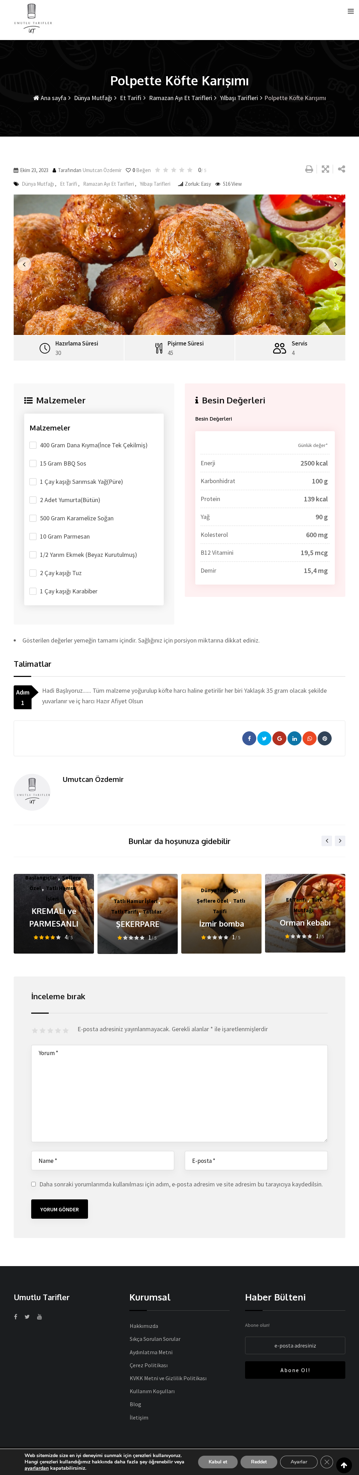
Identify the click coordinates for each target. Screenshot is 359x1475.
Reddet (259, 1461)
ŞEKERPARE (138, 924)
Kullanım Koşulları (152, 1391)
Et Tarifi (129, 98)
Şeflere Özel (212, 900)
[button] (22, 264)
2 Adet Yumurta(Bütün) (70, 500)
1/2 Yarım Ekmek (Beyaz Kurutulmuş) (88, 555)
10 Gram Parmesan (65, 536)
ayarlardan (37, 1468)
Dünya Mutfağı (92, 98)
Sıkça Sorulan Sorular (155, 1338)
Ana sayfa (52, 98)
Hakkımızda (144, 1325)
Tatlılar (152, 911)
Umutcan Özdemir (102, 170)
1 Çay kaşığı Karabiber (68, 591)
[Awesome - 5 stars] (66, 1031)
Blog (135, 1404)
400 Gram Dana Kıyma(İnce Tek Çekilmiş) (94, 445)
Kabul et (218, 1461)
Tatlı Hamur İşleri (135, 900)
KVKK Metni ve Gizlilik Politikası (168, 1378)
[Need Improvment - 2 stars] (43, 1031)
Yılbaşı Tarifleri (238, 98)
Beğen (142, 170)
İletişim (139, 1417)
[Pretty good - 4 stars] (59, 1031)
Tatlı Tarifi (124, 911)
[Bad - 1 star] (36, 1031)
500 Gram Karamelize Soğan (77, 518)
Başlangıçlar (41, 877)
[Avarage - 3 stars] (51, 1031)
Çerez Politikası (149, 1365)
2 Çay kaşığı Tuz (61, 573)
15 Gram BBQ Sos (63, 463)
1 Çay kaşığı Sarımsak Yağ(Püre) (81, 482)
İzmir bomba (221, 923)
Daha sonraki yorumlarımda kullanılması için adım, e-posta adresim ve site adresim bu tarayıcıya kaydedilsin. (181, 1184)
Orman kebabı (305, 922)
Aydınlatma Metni (151, 1352)
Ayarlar (299, 1461)
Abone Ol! (295, 1370)
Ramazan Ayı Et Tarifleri (180, 98)
